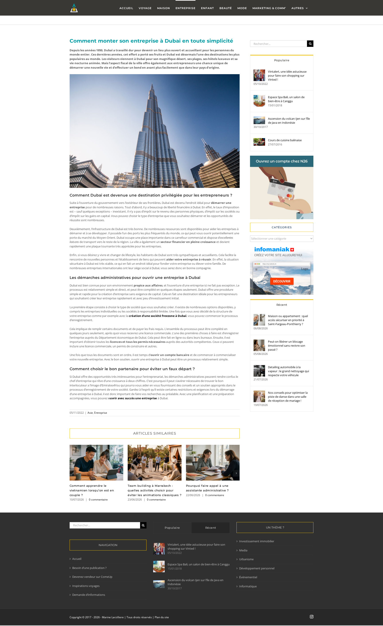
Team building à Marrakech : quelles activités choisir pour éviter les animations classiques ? (154, 462)
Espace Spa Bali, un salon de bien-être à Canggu (286, 99)
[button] (73, 473)
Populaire (281, 60)
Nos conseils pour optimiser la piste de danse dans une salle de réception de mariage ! (288, 397)
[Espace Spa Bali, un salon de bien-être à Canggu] (259, 97)
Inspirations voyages (86, 586)
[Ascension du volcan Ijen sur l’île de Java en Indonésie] (259, 119)
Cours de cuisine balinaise (285, 140)
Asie (90, 413)
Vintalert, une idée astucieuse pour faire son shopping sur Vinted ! (287, 75)
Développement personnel (256, 568)
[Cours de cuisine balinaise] (259, 140)
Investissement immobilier (256, 541)
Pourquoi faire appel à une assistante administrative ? (212, 462)
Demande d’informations (88, 595)
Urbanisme (246, 559)
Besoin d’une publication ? (89, 568)
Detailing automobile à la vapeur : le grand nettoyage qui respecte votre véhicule (288, 371)
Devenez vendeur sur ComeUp (92, 577)
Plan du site (162, 617)
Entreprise (100, 413)
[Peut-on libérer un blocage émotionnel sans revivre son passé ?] (259, 342)
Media (243, 550)
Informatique (248, 586)
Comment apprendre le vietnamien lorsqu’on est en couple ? (96, 462)
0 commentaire (98, 499)
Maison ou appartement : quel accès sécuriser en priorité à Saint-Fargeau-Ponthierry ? (288, 320)
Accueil (76, 559)
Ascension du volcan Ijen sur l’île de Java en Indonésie (289, 121)
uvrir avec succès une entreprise (133, 398)
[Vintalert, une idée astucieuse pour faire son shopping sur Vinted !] (259, 72)
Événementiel (248, 577)
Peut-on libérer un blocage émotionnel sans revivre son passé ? (286, 346)
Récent (281, 304)
